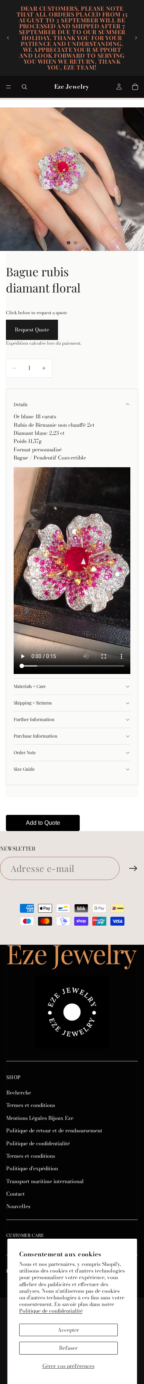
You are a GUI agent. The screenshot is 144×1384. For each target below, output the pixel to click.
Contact (15, 1194)
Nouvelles (18, 1207)
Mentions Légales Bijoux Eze (39, 1118)
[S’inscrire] (133, 868)
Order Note (25, 752)
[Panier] (135, 87)
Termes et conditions (30, 1105)
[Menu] (8, 86)
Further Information (34, 719)
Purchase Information (35, 736)
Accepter (68, 1330)
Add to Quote (43, 823)
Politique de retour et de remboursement (54, 1130)
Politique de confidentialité (51, 1311)
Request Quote (32, 330)
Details (20, 404)
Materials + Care (30, 686)
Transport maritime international (45, 1181)
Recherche (18, 1093)
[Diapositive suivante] (136, 38)
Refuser (68, 1348)
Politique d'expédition (32, 1168)
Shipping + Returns (33, 703)
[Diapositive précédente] (8, 38)
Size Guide (24, 769)
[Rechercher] (24, 87)
